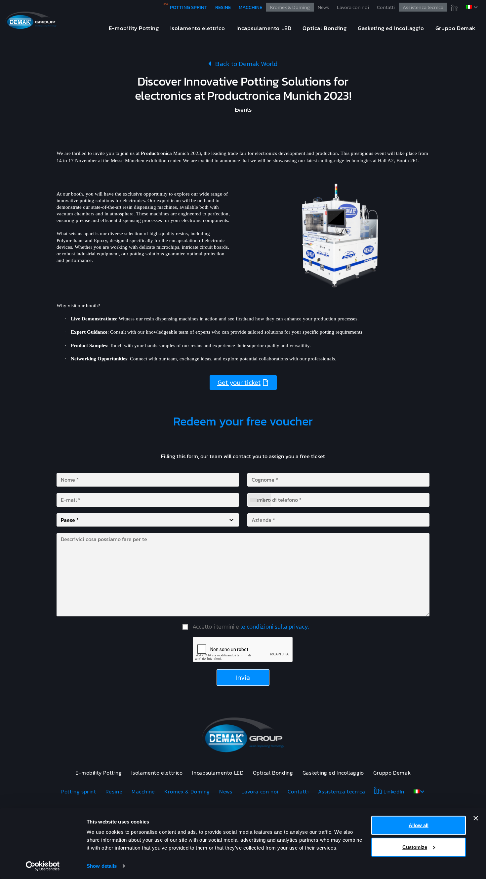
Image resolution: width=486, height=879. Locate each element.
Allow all (418, 825)
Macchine (250, 7)
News (323, 7)
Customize (414, 847)
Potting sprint (188, 7)
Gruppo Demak (392, 773)
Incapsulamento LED (218, 773)
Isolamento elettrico (157, 773)
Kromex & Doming (290, 7)
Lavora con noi (353, 7)
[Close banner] (475, 818)
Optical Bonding (273, 773)
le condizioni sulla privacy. (274, 626)
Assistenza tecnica (423, 7)
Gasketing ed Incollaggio (333, 773)
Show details (102, 866)
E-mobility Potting (98, 773)
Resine (223, 7)
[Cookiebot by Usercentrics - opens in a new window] (43, 866)
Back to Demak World (245, 64)
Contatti (386, 7)
